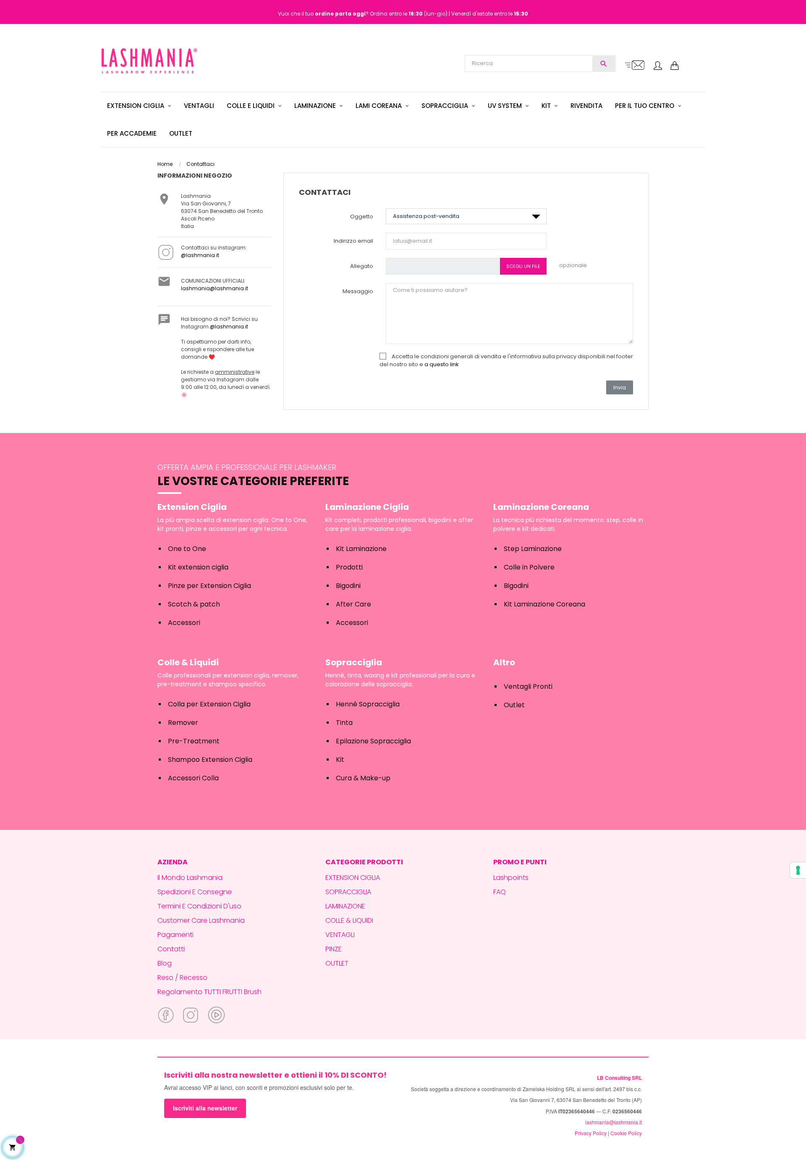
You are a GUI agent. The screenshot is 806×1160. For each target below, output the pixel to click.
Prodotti (349, 567)
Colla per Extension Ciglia (209, 704)
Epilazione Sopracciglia (373, 741)
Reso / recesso (182, 977)
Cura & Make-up (363, 778)
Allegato (361, 266)
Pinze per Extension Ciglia (209, 585)
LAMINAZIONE (345, 906)
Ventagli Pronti (528, 686)
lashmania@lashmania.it (214, 288)
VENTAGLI (340, 935)
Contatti (171, 949)
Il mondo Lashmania (189, 877)
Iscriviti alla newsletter (205, 1108)
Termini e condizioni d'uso (199, 906)
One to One (187, 549)
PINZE (333, 949)
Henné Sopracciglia (368, 704)
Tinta (344, 722)
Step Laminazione (533, 549)
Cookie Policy (626, 1132)
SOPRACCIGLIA (348, 892)
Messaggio (358, 291)
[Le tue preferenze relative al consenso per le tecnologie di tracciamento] (798, 870)
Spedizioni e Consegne (194, 892)
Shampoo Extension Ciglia (210, 759)
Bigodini (348, 585)
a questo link (441, 364)
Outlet (514, 705)
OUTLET (336, 963)
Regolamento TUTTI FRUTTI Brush (209, 992)
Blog (164, 963)
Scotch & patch (194, 604)
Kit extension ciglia (198, 567)
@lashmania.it (200, 255)
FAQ (499, 892)
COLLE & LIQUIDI (349, 920)
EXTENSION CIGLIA (352, 877)
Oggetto (361, 216)
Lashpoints (511, 877)
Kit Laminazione (361, 549)
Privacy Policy (591, 1132)
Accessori (184, 622)
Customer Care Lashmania (201, 920)
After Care (353, 604)
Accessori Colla (193, 778)
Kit (340, 759)
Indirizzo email (353, 241)
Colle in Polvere (529, 567)
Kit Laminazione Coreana (544, 604)
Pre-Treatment (194, 741)
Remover (183, 722)
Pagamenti (175, 935)
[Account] (658, 66)
